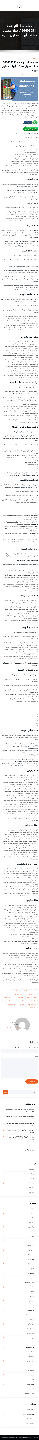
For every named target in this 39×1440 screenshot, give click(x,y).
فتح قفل (22, 526)
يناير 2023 (31, 1169)
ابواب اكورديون (12, 515)
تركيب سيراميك (30, 1245)
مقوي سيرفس (30, 1361)
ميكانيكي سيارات (30, 1375)
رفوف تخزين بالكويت (33, 663)
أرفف (36, 763)
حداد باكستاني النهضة (18, 994)
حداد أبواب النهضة (26, 990)
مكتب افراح (31, 1370)
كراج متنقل (31, 1338)
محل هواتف (31, 1356)
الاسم (17, 1047)
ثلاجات (32, 1268)
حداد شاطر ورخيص (18, 997)
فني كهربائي (31, 1324)
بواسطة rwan (35, 74)
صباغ (7, 190)
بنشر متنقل (31, 1222)
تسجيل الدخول (30, 1409)
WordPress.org (30, 1423)
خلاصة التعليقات (30, 1419)
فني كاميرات (31, 1319)
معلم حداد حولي (25, 137)
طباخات (32, 1291)
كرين (33, 1342)
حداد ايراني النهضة (32, 994)
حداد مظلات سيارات (8, 1001)
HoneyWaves (26, 1437)
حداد (35, 990)
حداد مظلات (36, 58)
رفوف (36, 665)
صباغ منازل (35, 192)
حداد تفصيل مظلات (31, 997)
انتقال (5, 1092)
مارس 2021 (31, 1192)
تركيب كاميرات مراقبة (32, 528)
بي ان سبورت (30, 1227)
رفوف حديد (18, 663)
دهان (19, 192)
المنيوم (32, 1208)
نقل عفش (31, 1389)
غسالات (32, 1296)
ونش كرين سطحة (29, 1393)
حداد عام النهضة (6, 997)
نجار (37, 519)
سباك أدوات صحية (29, 1282)
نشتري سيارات (30, 1384)
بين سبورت (31, 1231)
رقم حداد (22, 1004)
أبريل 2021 (31, 1188)
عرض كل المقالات (13, 1027)
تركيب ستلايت (30, 1241)
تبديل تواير (31, 1236)
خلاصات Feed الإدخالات (28, 1414)
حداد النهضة (15, 990)
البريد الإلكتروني (33, 1047)
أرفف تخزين (22, 761)
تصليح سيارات (30, 1255)
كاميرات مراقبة (9, 528)
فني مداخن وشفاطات (28, 1328)
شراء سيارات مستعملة (12, 522)
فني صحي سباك (30, 1315)
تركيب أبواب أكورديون (31, 515)
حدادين (32, 1278)
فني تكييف (31, 1305)
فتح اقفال (35, 526)
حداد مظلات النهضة (21, 1001)
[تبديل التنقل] (19, 6)
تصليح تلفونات (30, 1250)
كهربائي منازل (32, 533)
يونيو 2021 (31, 1178)
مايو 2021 (31, 1183)
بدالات (32, 1218)
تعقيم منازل (31, 1259)
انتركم (32, 1213)
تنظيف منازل (31, 1264)
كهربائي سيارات (30, 1347)
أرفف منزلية (6, 663)
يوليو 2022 (31, 1174)
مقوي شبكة (31, 1365)
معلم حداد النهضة (32, 1007)
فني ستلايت (35, 524)
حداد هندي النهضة (32, 1004)
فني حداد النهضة (12, 1004)
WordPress (15, 1437)
